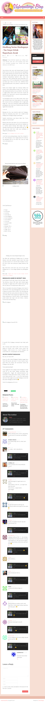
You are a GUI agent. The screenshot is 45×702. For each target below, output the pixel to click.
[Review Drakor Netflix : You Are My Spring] (15, 399)
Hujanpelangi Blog (4, 700)
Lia (8, 503)
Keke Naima (10, 520)
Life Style (19, 55)
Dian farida (10, 620)
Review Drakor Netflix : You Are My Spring (15, 404)
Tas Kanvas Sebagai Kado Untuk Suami (5, 405)
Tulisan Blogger (41, 700)
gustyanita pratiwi (11, 635)
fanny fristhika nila (11, 535)
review (23, 55)
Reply (8, 444)
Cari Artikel (34, 55)
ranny (5, 55)
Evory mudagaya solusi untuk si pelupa (15, 133)
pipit (9, 447)
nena (37, 150)
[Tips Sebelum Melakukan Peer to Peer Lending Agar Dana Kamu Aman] (24, 400)
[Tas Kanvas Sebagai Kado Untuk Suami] (7, 400)
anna (37, 131)
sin (40, 49)
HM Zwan (9, 557)
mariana (9, 571)
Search (37, 61)
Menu (2, 17)
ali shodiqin (10, 479)
